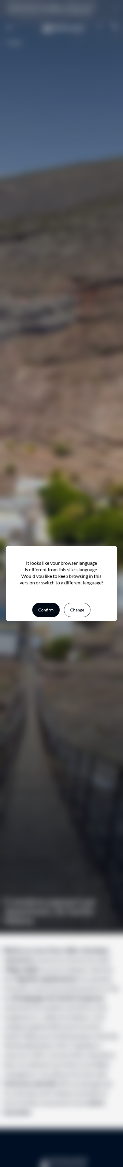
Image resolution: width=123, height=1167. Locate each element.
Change (77, 609)
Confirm (46, 609)
